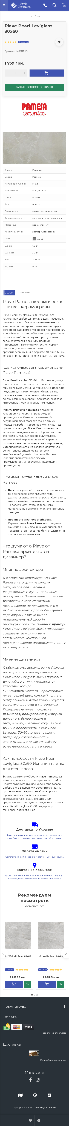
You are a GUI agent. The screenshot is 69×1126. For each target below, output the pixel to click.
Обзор (9, 292)
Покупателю (15, 1006)
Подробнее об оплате (53, 1032)
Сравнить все (35, 906)
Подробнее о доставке (53, 1060)
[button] (32, 994)
